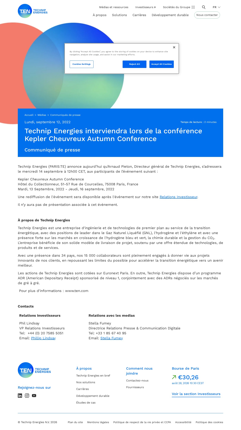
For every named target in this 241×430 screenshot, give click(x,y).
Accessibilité (183, 422)
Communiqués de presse (65, 115)
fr (214, 7)
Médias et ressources (113, 7)
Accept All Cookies (161, 64)
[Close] (174, 47)
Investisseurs (144, 7)
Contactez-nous (137, 380)
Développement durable (92, 396)
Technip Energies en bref (93, 375)
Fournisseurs (135, 387)
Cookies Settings (82, 64)
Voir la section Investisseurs (196, 394)
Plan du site (75, 422)
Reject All (134, 64)
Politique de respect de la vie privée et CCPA (142, 422)
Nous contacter (207, 15)
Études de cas (85, 402)
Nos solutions (85, 382)
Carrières (139, 15)
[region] (121, 58)
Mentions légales (98, 422)
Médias (42, 115)
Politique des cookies (209, 422)
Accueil (29, 115)
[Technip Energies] (32, 11)
